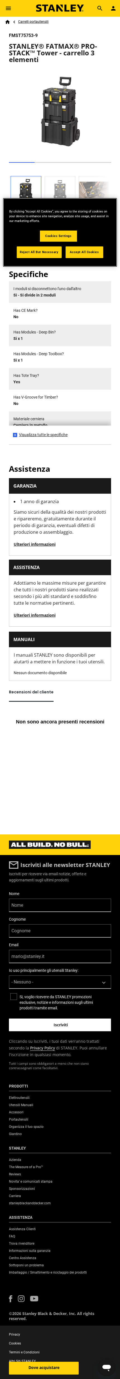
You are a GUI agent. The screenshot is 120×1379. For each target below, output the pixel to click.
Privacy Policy (42, 1048)
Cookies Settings (58, 236)
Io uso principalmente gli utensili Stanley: (43, 970)
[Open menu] (8, 8)
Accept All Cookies (84, 252)
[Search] (100, 8)
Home (7, 22)
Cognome (17, 919)
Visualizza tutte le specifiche (43, 435)
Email (13, 945)
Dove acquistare (43, 1367)
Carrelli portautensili (33, 22)
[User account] (113, 8)
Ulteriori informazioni (35, 544)
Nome (14, 893)
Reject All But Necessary (39, 252)
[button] (10, 1298)
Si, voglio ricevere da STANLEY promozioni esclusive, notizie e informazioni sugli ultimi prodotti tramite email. (56, 1002)
